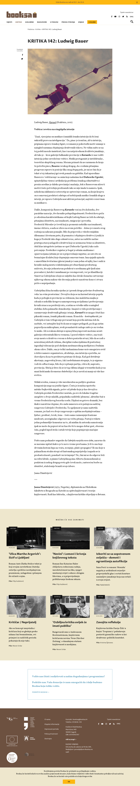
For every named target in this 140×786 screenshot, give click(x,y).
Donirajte (48, 739)
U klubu (92, 22)
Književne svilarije (17, 597)
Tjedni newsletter (126, 12)
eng (131, 17)
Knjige (81, 22)
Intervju (57, 597)
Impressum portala (52, 729)
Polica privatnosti (51, 734)
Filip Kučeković (18, 581)
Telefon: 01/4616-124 (74, 722)
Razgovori (42, 22)
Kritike (18, 22)
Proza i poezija (68, 22)
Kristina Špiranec (106, 643)
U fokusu (54, 22)
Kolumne (29, 22)
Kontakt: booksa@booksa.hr (77, 719)
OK (69, 782)
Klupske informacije (52, 724)
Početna (31, 29)
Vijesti (9, 22)
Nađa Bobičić (105, 585)
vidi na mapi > (71, 739)
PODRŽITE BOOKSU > (40, 692)
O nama (47, 719)
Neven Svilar (17, 646)
